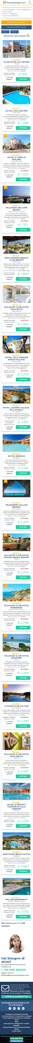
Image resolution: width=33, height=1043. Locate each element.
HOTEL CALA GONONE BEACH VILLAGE (16, 359)
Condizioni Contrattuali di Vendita (16, 1014)
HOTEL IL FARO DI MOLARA (16, 159)
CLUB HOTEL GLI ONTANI (16, 63)
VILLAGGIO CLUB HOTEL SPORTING (16, 658)
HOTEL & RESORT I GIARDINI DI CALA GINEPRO (16, 807)
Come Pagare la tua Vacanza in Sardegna (16, 1018)
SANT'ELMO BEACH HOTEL (16, 855)
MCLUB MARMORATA (16, 900)
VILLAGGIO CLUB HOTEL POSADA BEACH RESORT (16, 557)
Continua (23, 79)
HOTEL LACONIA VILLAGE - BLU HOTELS (16, 409)
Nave (16, 1022)
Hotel (16, 1020)
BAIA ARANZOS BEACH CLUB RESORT (16, 260)
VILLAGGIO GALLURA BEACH (16, 209)
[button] (5, 31)
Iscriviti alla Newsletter (16, 996)
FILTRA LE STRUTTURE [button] (16, 27)
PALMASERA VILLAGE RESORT (16, 507)
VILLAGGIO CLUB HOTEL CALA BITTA (16, 309)
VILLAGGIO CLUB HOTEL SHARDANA (16, 607)
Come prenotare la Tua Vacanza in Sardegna (16, 1016)
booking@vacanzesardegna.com (15, 975)
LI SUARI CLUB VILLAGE (16, 707)
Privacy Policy (16, 1041)
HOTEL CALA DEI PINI (16, 112)
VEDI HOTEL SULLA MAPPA (15, 36)
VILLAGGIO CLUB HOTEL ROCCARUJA (16, 756)
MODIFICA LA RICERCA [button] (16, 22)
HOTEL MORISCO (16, 457)
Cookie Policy (16, 1031)
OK (17, 1038)
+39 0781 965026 (10, 78)
